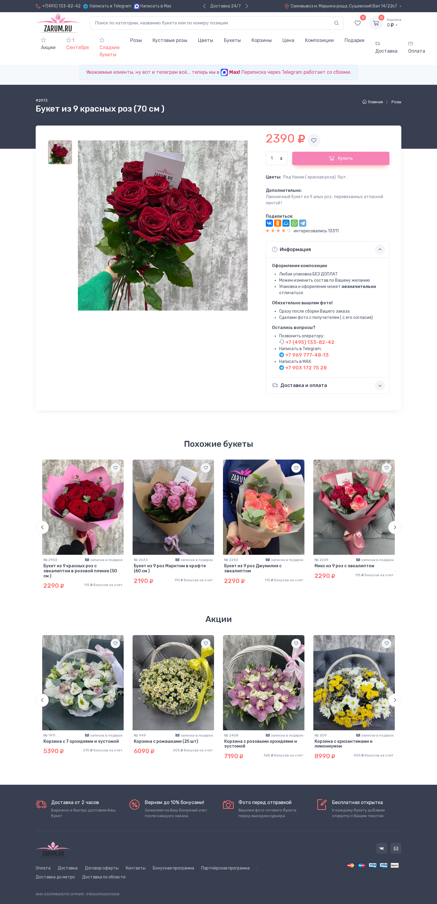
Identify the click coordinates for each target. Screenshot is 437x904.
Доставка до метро (55, 877)
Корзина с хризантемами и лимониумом (343, 744)
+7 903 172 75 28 (305, 368)
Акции (48, 47)
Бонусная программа (173, 868)
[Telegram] (302, 223)
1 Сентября (77, 43)
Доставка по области (103, 877)
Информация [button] (295, 249)
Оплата (416, 51)
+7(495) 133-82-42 (61, 6)
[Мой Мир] (286, 223)
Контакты (136, 868)
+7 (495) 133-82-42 (309, 342)
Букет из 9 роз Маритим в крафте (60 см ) (170, 568)
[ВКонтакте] (269, 223)
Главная (375, 102)
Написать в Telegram (110, 6)
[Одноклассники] (277, 223)
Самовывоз (344, 6)
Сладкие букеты (110, 51)
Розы (396, 102)
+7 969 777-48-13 (306, 355)
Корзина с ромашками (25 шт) (166, 741)
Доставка (386, 51)
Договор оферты (102, 868)
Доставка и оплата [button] (303, 385)
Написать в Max (156, 6)
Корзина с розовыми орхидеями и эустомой (260, 744)
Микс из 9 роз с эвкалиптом (344, 565)
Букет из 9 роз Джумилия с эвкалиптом (253, 568)
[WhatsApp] (294, 223)
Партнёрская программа (225, 868)
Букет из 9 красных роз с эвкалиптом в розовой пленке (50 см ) (80, 571)
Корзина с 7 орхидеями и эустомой (81, 741)
